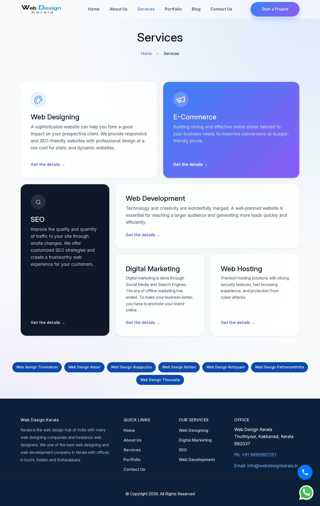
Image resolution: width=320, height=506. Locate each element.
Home (94, 8)
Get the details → (48, 164)
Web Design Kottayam (225, 367)
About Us (119, 8)
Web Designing (193, 430)
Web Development (197, 459)
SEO (183, 449)
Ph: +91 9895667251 (255, 454)
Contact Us (221, 8)
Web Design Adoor (84, 367)
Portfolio (173, 8)
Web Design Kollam (179, 367)
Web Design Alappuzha (131, 367)
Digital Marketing (195, 440)
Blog (196, 8)
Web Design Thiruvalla (160, 380)
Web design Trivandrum (37, 367)
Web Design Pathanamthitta (279, 367)
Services (146, 8)
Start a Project (275, 8)
